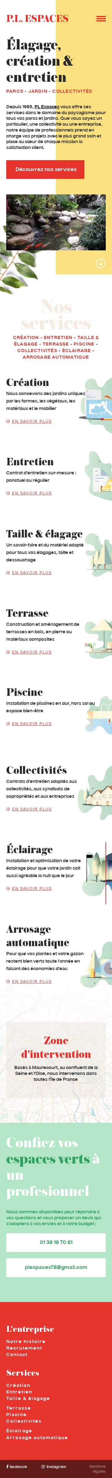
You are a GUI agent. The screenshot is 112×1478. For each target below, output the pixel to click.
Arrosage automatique (37, 1438)
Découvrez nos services (46, 169)
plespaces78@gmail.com (56, 1267)
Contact (17, 1355)
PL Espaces (47, 107)
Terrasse (18, 1408)
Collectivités (24, 1421)
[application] (56, 222)
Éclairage (19, 1431)
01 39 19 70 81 (56, 1242)
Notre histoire (26, 1342)
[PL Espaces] (37, 19)
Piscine (16, 1415)
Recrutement (24, 1348)
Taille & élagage (28, 1399)
